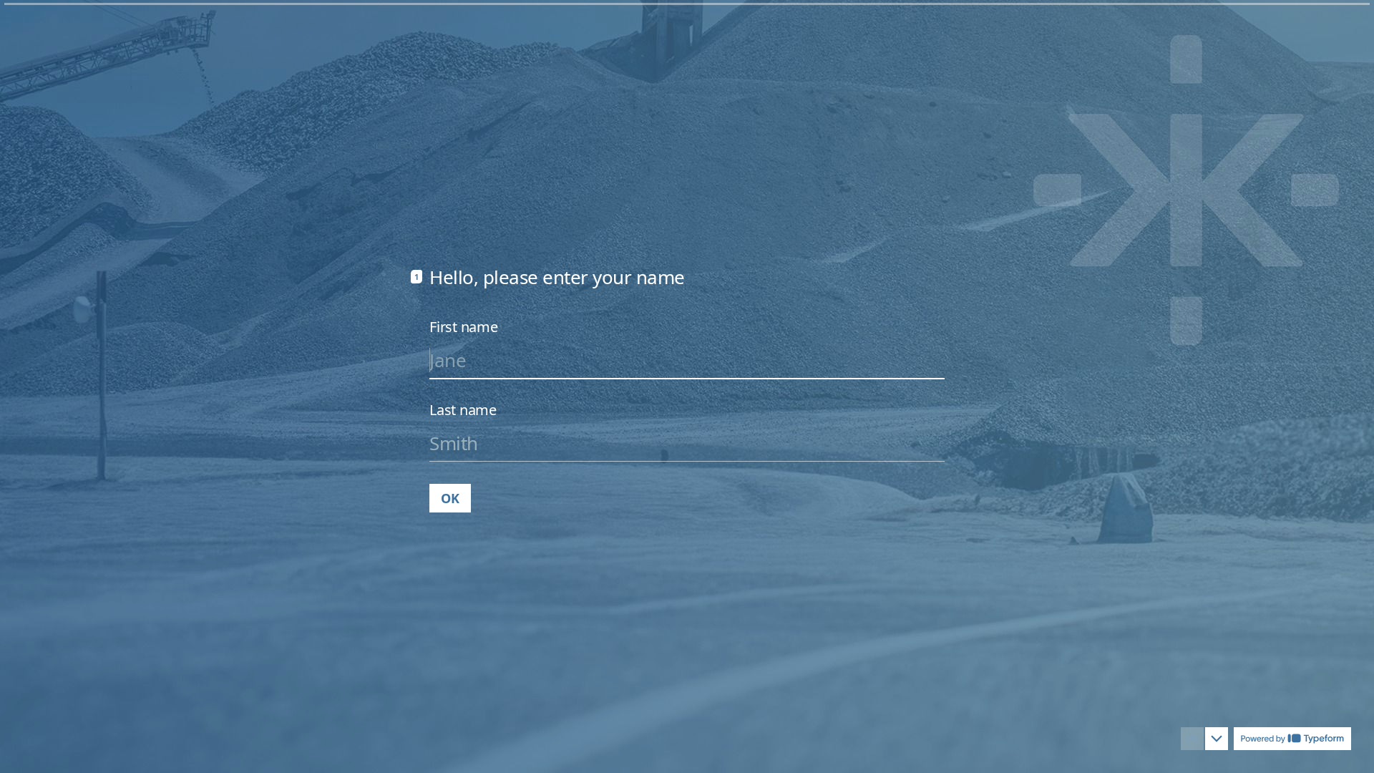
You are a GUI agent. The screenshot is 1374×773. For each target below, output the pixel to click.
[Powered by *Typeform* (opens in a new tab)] (1292, 738)
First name (463, 327)
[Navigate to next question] (1216, 738)
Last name (463, 410)
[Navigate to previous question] (1192, 738)
